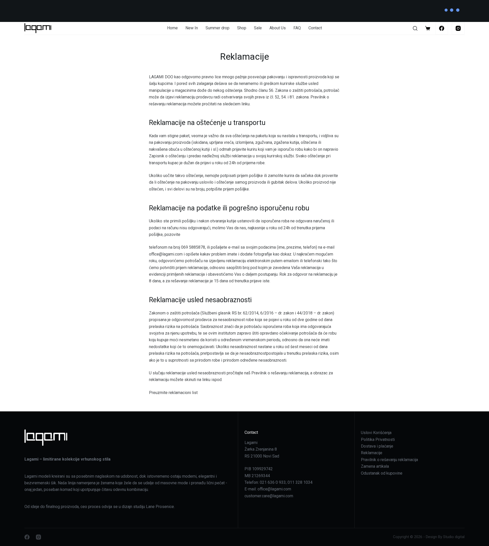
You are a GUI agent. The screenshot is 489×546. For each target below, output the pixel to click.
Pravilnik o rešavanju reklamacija (389, 459)
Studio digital (454, 537)
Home (172, 28)
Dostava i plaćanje (377, 446)
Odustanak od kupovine (381, 473)
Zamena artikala (375, 466)
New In (191, 28)
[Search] (415, 28)
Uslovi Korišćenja (376, 432)
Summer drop (217, 28)
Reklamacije (371, 452)
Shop (241, 28)
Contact (315, 28)
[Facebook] (441, 28)
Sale (258, 28)
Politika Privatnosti (378, 439)
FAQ (297, 28)
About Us (277, 28)
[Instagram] (458, 28)
